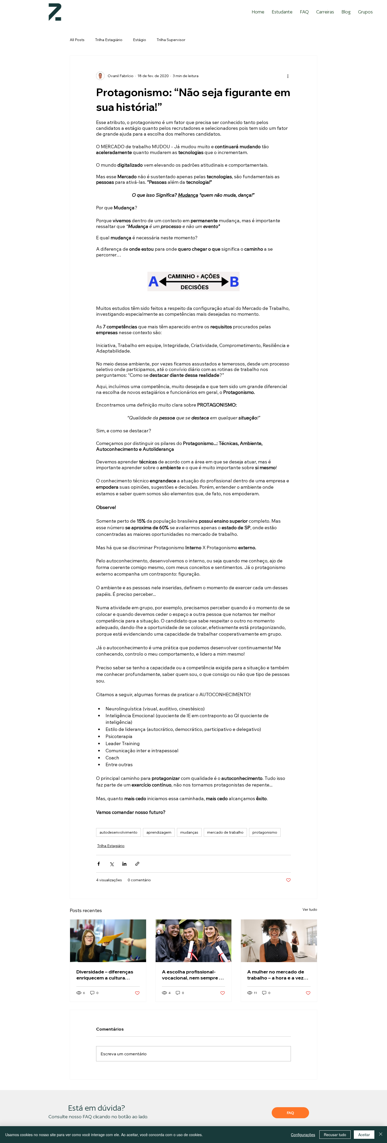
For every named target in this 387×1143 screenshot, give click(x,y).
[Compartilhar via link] (137, 863)
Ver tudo (309, 909)
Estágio (139, 39)
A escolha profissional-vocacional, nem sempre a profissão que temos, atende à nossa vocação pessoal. (192, 975)
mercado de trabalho (225, 832)
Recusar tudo (335, 1134)
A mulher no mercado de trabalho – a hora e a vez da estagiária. (275, 975)
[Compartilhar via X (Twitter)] (111, 863)
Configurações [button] (303, 1134)
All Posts (77, 39)
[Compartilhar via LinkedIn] (124, 863)
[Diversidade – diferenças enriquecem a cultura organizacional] (108, 940)
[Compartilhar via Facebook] (98, 863)
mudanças (189, 832)
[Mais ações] (288, 76)
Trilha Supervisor (171, 39)
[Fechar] (381, 1134)
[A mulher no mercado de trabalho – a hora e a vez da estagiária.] (279, 940)
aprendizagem (158, 832)
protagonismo (264, 832)
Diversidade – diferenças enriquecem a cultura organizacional (104, 975)
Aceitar (364, 1134)
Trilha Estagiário (108, 39)
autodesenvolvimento (118, 832)
